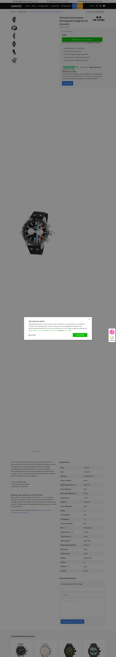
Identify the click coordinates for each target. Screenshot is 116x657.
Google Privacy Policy (38, 330)
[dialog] (58, 328)
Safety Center (53, 330)
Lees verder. (68, 330)
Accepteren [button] (80, 335)
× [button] (89, 319)
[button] (32, 335)
